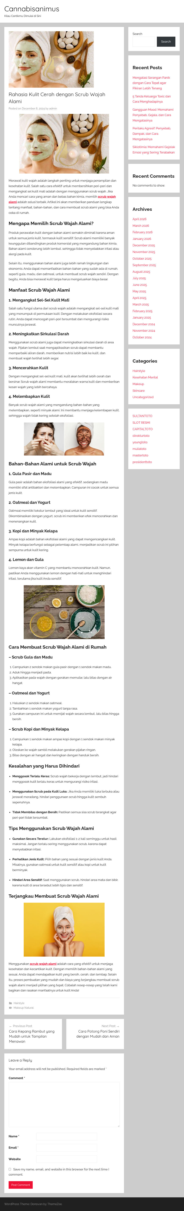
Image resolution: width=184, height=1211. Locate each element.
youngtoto (140, 442)
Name (14, 1136)
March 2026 (141, 225)
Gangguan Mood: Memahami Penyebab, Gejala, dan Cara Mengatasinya (153, 115)
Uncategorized (143, 397)
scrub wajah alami (43, 964)
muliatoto (139, 449)
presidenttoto (142, 462)
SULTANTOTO (142, 416)
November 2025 (144, 252)
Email (14, 1147)
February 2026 (143, 232)
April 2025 (139, 298)
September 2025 (144, 265)
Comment (17, 1078)
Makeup (138, 384)
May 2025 (139, 291)
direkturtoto (141, 436)
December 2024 (144, 324)
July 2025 (139, 278)
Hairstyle (19, 1003)
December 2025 (144, 245)
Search (137, 34)
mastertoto (140, 455)
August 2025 (141, 271)
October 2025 (142, 258)
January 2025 (142, 317)
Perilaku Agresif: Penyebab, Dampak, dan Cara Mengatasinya (152, 133)
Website (15, 1159)
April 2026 (139, 219)
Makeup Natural (24, 1007)
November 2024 (144, 330)
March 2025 (141, 304)
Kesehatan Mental (145, 377)
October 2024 (142, 337)
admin (53, 108)
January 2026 (142, 239)
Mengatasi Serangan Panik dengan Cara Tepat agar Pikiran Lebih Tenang (151, 83)
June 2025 (140, 285)
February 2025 (142, 311)
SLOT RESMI (141, 422)
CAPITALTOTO (143, 429)
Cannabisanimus (31, 8)
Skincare (139, 390)
